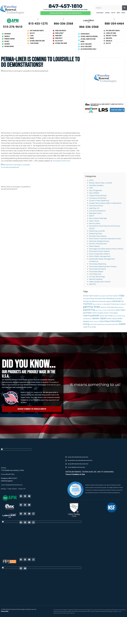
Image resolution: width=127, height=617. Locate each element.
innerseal (118, 298)
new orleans (97, 304)
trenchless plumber (111, 324)
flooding (110, 298)
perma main (105, 307)
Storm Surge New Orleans (99, 254)
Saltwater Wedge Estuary (99, 241)
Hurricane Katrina (96, 206)
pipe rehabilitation (109, 310)
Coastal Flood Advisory (98, 195)
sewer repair (99, 318)
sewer (95, 315)
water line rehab (89, 327)
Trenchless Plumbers (97, 269)
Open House (94, 221)
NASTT (91, 216)
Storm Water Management (100, 256)
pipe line (114, 307)
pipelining (89, 309)
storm (91, 321)
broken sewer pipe (90, 296)
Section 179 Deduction (98, 244)
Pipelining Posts (95, 233)
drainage (86, 298)
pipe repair (121, 310)
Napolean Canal (95, 213)
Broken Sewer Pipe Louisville (100, 183)
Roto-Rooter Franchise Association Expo (105, 239)
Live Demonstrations (97, 211)
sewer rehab (117, 316)
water (122, 323)
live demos (93, 301)
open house (111, 304)
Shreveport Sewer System (99, 251)
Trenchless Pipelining (97, 264)
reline (94, 313)
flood (105, 298)
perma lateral (121, 304)
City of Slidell (94, 193)
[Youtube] (29, 496)
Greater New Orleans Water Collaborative (105, 203)
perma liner (91, 306)
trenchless (104, 321)
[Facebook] (21, 496)
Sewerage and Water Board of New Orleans (106, 249)
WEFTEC (92, 284)
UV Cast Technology (97, 277)
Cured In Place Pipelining (99, 201)
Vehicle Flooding (95, 279)
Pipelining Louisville (97, 231)
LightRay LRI (94, 208)
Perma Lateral (94, 223)
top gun (96, 321)
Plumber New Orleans (98, 236)
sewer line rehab (106, 316)
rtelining (87, 315)
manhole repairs (104, 301)
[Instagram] (33, 513)
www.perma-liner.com (61, 161)
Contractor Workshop (97, 198)
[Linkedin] (25, 496)
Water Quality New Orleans (99, 282)
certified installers (112, 296)
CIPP (91, 188)
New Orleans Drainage (98, 218)
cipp (121, 295)
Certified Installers (96, 185)
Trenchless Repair (96, 272)
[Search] (124, 7)
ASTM (91, 180)
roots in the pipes (111, 313)
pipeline (120, 307)
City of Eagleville (95, 190)
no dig (104, 304)
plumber (87, 313)
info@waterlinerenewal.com (13, 485)
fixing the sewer (95, 298)
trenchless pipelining (97, 324)
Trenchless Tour (95, 274)
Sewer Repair (94, 246)
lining (85, 301)
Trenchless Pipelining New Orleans (103, 266)
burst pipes (102, 296)
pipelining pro (99, 310)
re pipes (100, 313)
